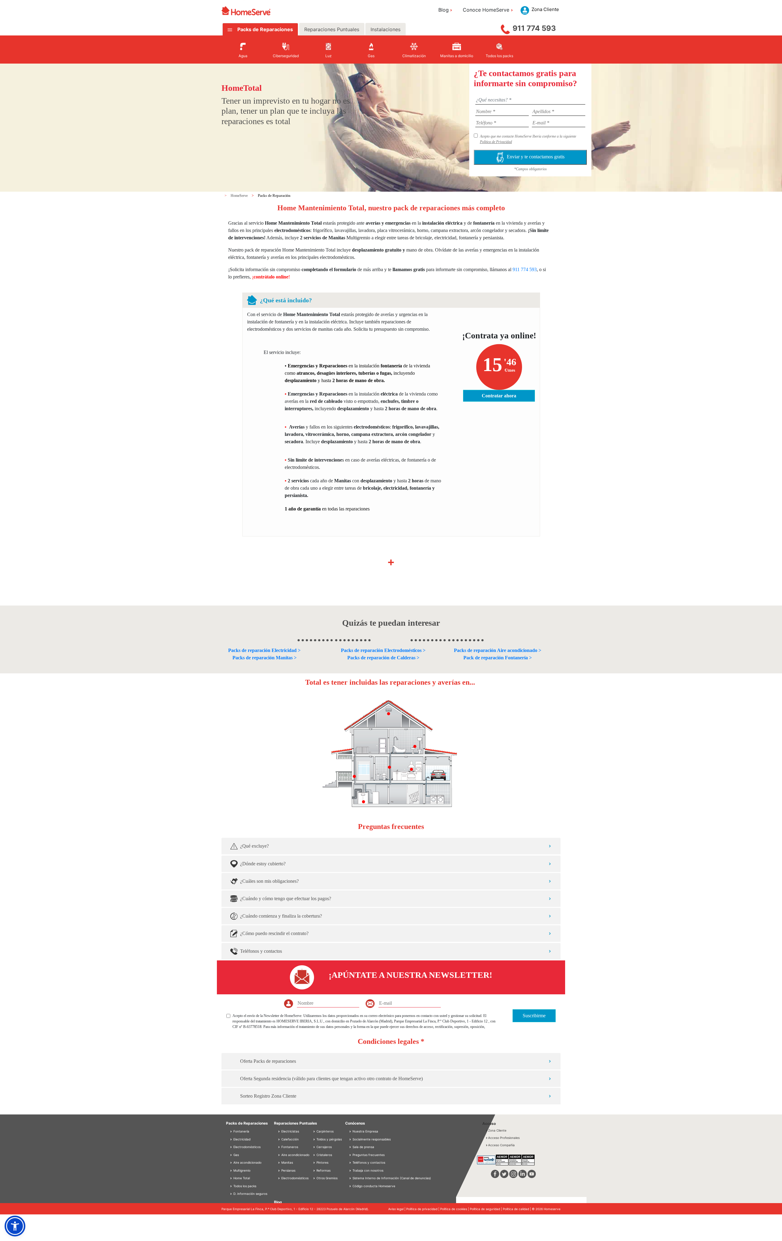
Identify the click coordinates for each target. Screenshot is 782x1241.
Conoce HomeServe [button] (486, 10)
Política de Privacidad (496, 142)
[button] (15, 1226)
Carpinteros (325, 1131)
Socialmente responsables (372, 1139)
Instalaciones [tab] (385, 29)
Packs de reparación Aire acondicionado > (497, 650)
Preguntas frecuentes (369, 1155)
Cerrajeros (324, 1147)
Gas (235, 1155)
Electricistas (289, 1131)
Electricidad (241, 1139)
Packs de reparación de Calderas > (383, 657)
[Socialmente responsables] (351, 1139)
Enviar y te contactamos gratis (536, 156)
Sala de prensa (363, 1147)
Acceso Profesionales (504, 1138)
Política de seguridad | (486, 1209)
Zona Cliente (497, 1130)
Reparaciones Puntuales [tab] (331, 29)
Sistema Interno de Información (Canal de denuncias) (392, 1178)
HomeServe (240, 195)
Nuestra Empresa (365, 1131)
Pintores (322, 1162)
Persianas (287, 1170)
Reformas (323, 1170)
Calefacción (289, 1139)
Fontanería (240, 1131)
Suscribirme (534, 1015)
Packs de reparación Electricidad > (264, 650)
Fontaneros (289, 1147)
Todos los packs (244, 1186)
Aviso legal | (397, 1209)
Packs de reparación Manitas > (264, 657)
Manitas (286, 1162)
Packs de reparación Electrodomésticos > (383, 650)
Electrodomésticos (246, 1147)
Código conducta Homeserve (374, 1186)
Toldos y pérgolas (329, 1139)
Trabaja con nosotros (368, 1170)
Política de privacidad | (423, 1209)
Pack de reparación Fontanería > (497, 657)
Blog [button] (443, 10)
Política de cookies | (455, 1209)
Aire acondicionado (246, 1162)
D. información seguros (249, 1193)
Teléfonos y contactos (369, 1162)
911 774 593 (534, 28)
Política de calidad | (517, 1209)
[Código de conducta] (351, 1186)
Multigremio (241, 1170)
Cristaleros (324, 1155)
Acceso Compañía (501, 1145)
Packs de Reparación (274, 195)
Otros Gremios (327, 1178)
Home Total (241, 1178)
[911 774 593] (505, 28)
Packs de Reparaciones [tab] (264, 29)
